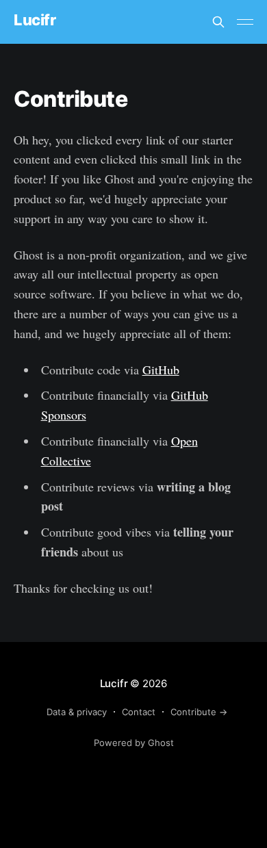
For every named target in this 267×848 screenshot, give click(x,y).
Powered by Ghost (134, 742)
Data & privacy (77, 711)
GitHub (160, 369)
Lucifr (34, 20)
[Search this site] (218, 22)
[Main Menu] (245, 22)
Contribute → (198, 711)
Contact (138, 711)
